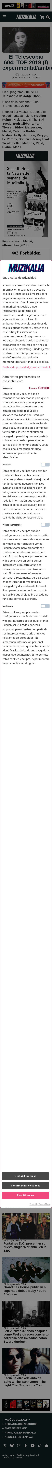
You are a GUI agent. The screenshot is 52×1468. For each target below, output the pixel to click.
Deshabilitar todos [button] (25, 1176)
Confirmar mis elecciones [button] (25, 1185)
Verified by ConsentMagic (40, 1204)
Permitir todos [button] (25, 1195)
